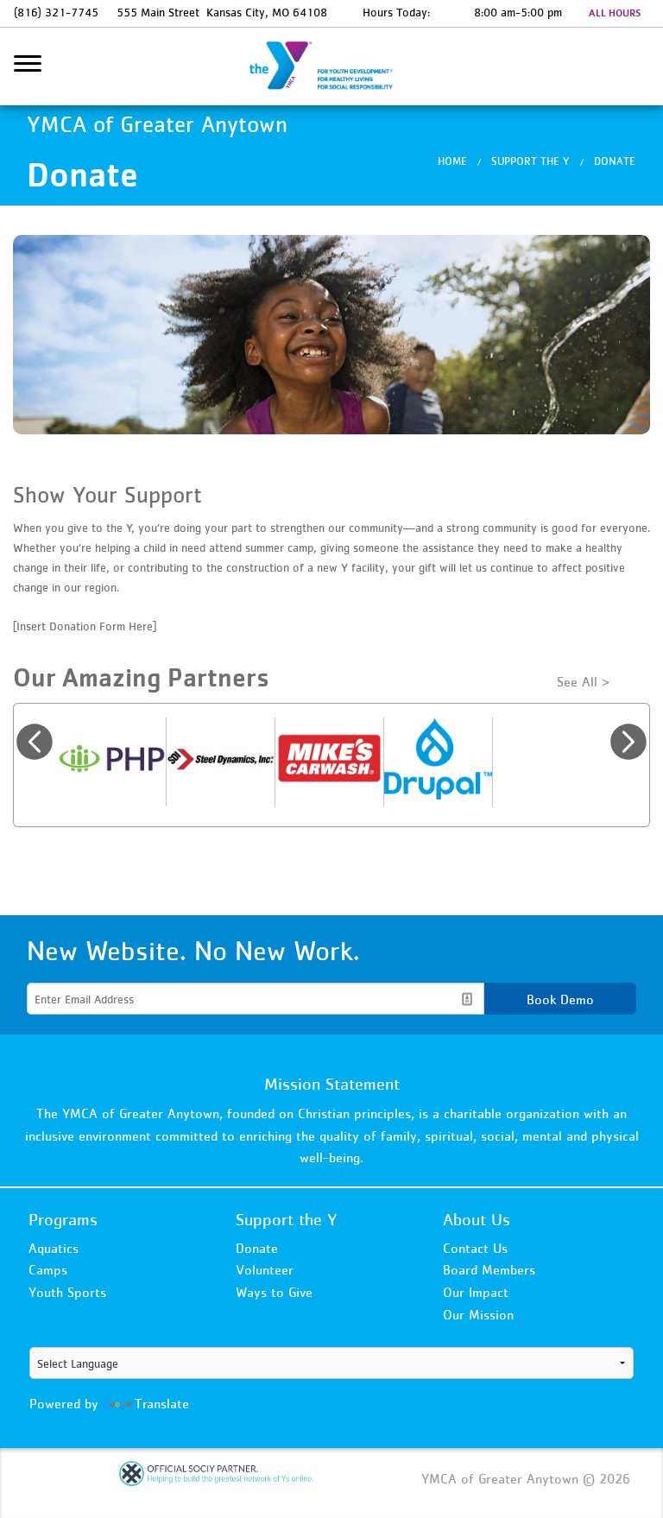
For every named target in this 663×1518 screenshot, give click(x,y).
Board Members (489, 1269)
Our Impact (475, 1292)
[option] (112, 762)
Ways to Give (274, 1292)
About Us (476, 1219)
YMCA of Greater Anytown (331, 66)
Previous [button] (34, 741)
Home (452, 161)
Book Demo (560, 999)
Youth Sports (67, 1292)
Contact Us (475, 1248)
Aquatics (53, 1248)
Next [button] (628, 741)
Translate (162, 1403)
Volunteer (265, 1269)
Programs (63, 1219)
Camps (47, 1269)
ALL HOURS (615, 13)
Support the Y (530, 161)
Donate (614, 161)
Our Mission (478, 1314)
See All (577, 681)
